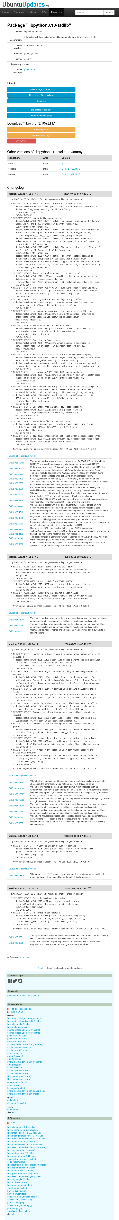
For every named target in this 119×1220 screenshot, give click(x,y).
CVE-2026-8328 (16, 538)
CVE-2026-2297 (16, 482)
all (13, 1112)
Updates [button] (32, 12)
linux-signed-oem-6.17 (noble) (21, 1150)
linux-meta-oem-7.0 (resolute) (21, 1141)
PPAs (44, 12)
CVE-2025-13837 (17, 794)
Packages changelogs (21, 1008)
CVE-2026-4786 (16, 517)
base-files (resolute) (16, 1041)
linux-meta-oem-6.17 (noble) (20, 1153)
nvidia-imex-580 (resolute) (19, 1050)
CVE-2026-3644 (16, 500)
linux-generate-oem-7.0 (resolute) (22, 1129)
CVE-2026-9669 (16, 543)
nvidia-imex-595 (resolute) (19, 1047)
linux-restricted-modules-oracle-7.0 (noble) (27, 1164)
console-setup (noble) (17, 1082)
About (40, 967)
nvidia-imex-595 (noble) (18, 1070)
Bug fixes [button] (41, 100)
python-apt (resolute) (17, 1035)
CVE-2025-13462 (17, 462)
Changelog (19, 12)
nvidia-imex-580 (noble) (18, 1073)
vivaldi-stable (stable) (17, 1187)
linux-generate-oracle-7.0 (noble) (22, 1173)
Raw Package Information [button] (41, 89)
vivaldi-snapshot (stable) (18, 1211)
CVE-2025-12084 (17, 788)
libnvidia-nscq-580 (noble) (19, 1079)
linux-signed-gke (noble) (18, 1024)
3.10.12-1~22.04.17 (71, 174)
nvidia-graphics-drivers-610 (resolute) (24, 1044)
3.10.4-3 (66, 163)
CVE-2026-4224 (16, 506)
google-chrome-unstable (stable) (22, 1196)
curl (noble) (12, 1100)
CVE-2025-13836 (17, 875)
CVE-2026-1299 (16, 474)
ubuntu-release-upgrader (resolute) (23, 1029)
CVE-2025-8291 (16, 937)
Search (109, 12)
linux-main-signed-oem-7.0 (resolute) (24, 1132)
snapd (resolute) (14, 1053)
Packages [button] (56, 12)
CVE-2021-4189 (16, 533)
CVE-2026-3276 (16, 488)
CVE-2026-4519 (16, 512)
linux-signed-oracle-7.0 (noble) (21, 1167)
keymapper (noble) (16, 1087)
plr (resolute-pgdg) (16, 1202)
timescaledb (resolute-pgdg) (20, 1199)
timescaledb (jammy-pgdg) (19, 1205)
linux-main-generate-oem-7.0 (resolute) (25, 1135)
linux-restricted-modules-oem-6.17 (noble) (26, 1147)
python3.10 (29, 69)
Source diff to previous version (22, 455)
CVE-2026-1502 (16, 478)
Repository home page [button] (41, 115)
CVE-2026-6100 (16, 529)
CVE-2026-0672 (16, 494)
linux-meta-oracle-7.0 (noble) (20, 1170)
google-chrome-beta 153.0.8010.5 (23, 995)
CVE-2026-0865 (16, 631)
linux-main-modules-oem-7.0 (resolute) (25, 1144)
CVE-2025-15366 (17, 619)
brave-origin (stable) (16, 1190)
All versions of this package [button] (41, 95)
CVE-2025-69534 (17, 468)
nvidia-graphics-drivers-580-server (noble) (26, 1090)
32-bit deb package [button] (41, 129)
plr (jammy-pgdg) (15, 1208)
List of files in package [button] (41, 109)
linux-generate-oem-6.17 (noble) (22, 1156)
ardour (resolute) (15, 1055)
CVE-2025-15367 (17, 625)
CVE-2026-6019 (16, 523)
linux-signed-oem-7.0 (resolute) (21, 1126)
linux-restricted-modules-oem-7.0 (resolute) (27, 1138)
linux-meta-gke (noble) (17, 1026)
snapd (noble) (13, 1085)
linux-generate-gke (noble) (19, 1185)
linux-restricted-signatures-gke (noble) (24, 1018)
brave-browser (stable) (17, 1193)
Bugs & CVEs (17, 1011)
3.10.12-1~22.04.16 (71, 168)
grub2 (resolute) (14, 1058)
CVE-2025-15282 (17, 799)
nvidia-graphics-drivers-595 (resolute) (24, 1061)
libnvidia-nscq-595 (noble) (19, 1076)
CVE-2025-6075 (16, 942)
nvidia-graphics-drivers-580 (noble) (23, 1093)
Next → (25, 957)
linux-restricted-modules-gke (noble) (24, 1021)
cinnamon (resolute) (16, 1103)
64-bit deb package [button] (41, 135)
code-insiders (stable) (17, 1161)
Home (5, 12)
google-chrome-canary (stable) (21, 1158)
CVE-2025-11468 (17, 782)
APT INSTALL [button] (22, 141)
